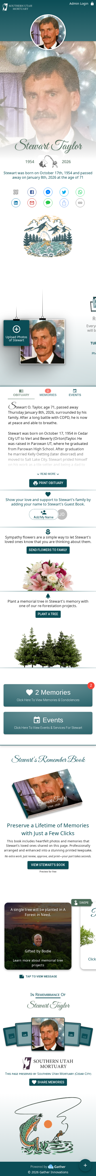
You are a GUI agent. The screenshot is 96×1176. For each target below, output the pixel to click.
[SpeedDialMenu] (85, 1165)
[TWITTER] (64, 192)
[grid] (48, 329)
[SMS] (48, 202)
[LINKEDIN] (15, 202)
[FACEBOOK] (31, 192)
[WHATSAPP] (80, 192)
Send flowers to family (48, 550)
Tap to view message (41, 976)
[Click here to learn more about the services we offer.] (48, 1064)
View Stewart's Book (48, 865)
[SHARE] (64, 202)
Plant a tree (48, 614)
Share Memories (50, 1082)
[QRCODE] (15, 192)
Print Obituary (50, 483)
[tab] (21, 392)
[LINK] (80, 202)
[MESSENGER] (48, 192)
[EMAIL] (31, 202)
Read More (48, 474)
